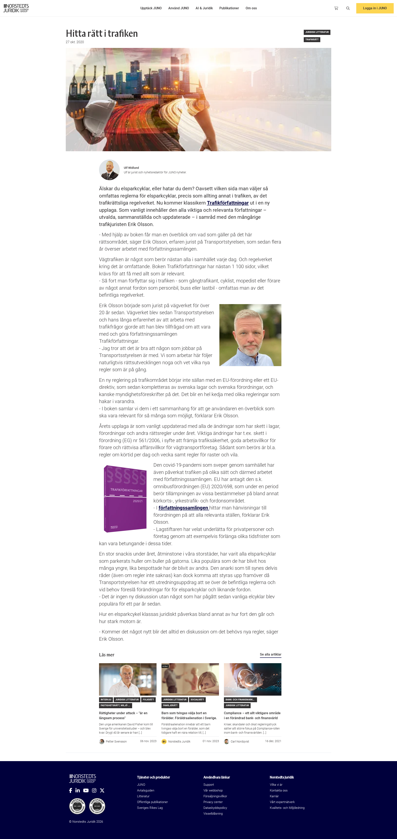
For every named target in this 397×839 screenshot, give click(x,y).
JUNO (141, 785)
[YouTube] (87, 790)
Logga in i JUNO (375, 8)
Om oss (251, 8)
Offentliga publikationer (152, 802)
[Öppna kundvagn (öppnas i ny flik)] (336, 8)
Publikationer (229, 8)
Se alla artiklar (270, 654)
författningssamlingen (184, 508)
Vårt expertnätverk (282, 802)
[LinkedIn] (79, 790)
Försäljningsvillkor (215, 796)
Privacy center (213, 802)
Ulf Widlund (131, 167)
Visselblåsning (213, 813)
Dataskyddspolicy (215, 808)
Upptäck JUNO (151, 8)
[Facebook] (72, 790)
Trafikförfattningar (228, 203)
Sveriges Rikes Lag (150, 808)
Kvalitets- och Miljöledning (287, 808)
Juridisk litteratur (317, 32)
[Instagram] (96, 790)
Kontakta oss (279, 790)
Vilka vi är (276, 785)
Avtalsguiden (145, 790)
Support (208, 785)
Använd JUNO (178, 8)
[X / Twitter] (104, 790)
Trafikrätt (312, 39)
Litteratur (143, 796)
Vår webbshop (213, 790)
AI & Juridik (204, 8)
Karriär (274, 796)
